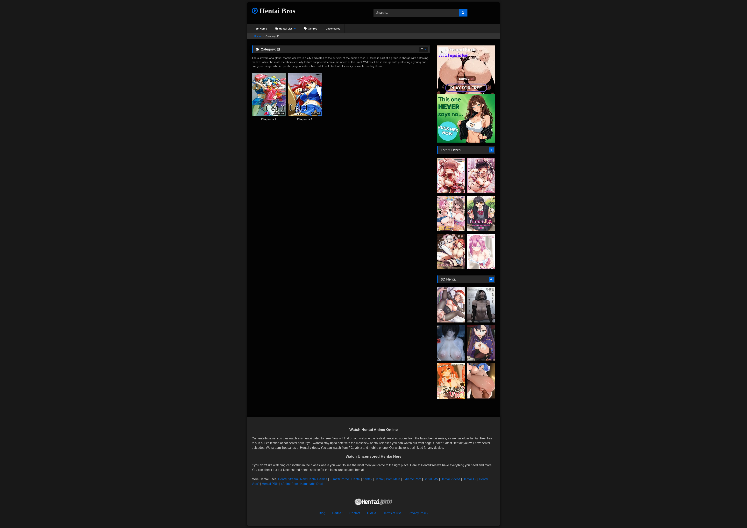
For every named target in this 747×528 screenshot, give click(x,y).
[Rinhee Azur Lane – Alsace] (481, 381)
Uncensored (332, 28)
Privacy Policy (418, 513)
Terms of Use (392, 513)
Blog (322, 513)
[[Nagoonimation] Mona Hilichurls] (481, 343)
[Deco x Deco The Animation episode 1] (481, 175)
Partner (337, 513)
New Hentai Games (313, 479)
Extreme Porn (411, 479)
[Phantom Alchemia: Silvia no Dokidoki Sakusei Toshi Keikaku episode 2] (451, 251)
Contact (354, 513)
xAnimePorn (289, 483)
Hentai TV (470, 479)
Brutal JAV (431, 479)
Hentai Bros (276, 11)
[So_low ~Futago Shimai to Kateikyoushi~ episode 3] (481, 251)
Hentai (355, 479)
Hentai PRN (270, 483)
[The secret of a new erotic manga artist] (451, 381)
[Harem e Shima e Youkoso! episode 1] (451, 213)
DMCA (371, 513)
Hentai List (285, 28)
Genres (312, 28)
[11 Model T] (481, 305)
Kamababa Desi (311, 483)
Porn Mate (393, 479)
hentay (367, 479)
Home (263, 28)
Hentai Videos (450, 479)
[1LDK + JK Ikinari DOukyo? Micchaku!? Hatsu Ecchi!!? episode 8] (481, 213)
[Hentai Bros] (373, 502)
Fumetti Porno (339, 479)
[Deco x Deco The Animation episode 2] (451, 175)
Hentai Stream (288, 479)
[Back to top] (735, 516)
